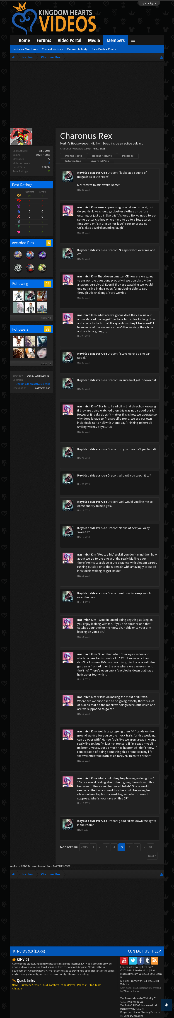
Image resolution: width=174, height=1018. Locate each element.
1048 (150, 847)
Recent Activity (102, 155)
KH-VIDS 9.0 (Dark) (29, 951)
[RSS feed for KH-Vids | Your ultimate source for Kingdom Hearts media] (154, 960)
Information (73, 161)
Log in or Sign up (149, 3)
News (15, 985)
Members (116, 40)
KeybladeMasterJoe (92, 173)
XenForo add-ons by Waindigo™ (138, 998)
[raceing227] (29, 341)
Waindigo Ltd (135, 1001)
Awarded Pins (100, 161)
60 (49, 163)
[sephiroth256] (18, 341)
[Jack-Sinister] (18, 352)
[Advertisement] (87, 95)
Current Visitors (52, 49)
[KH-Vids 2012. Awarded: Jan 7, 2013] (30, 260)
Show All (46, 318)
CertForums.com (133, 1015)
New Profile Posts (104, 49)
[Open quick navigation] (161, 57)
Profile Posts (73, 155)
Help (156, 951)
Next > (152, 855)
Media (94, 40)
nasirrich (83, 207)
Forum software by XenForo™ (136, 968)
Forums (44, 40)
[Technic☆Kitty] (18, 307)
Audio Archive (51, 985)
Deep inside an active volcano (33, 383)
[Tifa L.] (41, 352)
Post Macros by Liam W (141, 974)
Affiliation (17, 988)
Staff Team (95, 985)
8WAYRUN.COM (61, 866)
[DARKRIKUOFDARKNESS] (41, 341)
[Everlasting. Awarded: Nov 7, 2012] (18, 273)
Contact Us (139, 951)
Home (24, 40)
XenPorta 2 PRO (18, 866)
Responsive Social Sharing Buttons (140, 1012)
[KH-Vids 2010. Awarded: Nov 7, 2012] (42, 273)
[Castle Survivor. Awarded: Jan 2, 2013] (42, 260)
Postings (127, 155)
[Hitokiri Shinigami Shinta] (29, 307)
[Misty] (41, 307)
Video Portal (69, 40)
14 (47, 283)
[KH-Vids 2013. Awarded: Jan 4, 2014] (18, 260)
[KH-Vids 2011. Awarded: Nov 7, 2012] (30, 273)
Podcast (82, 985)
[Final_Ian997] (29, 352)
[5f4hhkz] (18, 295)
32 (47, 329)
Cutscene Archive (31, 985)
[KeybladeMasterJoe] (29, 295)
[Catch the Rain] (41, 295)
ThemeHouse (131, 991)
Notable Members (26, 49)
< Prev (84, 847)
